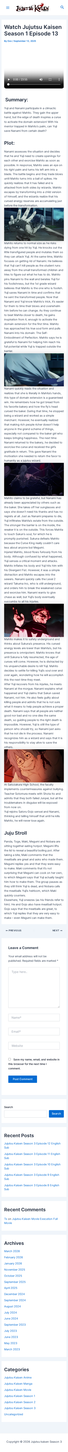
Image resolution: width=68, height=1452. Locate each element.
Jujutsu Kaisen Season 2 (20, 1402)
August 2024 (12, 1306)
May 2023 (10, 1343)
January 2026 (13, 1263)
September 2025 (15, 1282)
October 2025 (13, 1275)
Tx (5, 1219)
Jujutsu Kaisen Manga (18, 1383)
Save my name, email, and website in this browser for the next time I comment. (34, 1064)
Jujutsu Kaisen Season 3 (20, 1408)
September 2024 (15, 1300)
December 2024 (14, 1294)
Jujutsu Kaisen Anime (18, 1377)
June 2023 (11, 1337)
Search (8, 1107)
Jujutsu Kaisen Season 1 (19, 1396)
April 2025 (10, 1288)
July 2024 (10, 1312)
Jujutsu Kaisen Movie (17, 1390)
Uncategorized (13, 1414)
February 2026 (13, 1257)
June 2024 (11, 1318)
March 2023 (12, 1349)
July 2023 (10, 1331)
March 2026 (12, 1251)
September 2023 (15, 1324)
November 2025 (14, 1269)
